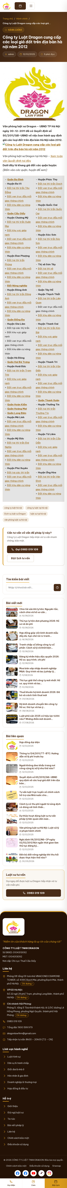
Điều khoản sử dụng (17, 1144)
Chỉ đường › (27, 984)
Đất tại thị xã (45, 268)
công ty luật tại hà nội (37, 508)
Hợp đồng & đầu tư (17, 1088)
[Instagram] (49, 1173)
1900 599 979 (25, 1027)
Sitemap (56, 1165)
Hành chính (22, 18)
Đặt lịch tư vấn (20, 558)
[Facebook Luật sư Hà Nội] (25, 1173)
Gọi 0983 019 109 (26, 549)
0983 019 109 (36, 893)
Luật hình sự (13, 1056)
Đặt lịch (56, 1185)
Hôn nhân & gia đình (17, 1075)
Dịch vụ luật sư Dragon (15, 513)
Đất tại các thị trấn (18, 472)
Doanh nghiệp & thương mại (21, 1082)
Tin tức (11, 1118)
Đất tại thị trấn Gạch (50, 183)
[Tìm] (57, 587)
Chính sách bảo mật (18, 1137)
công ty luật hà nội (13, 508)
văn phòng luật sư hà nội (15, 519)
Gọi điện (11, 1185)
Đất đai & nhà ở (15, 1069)
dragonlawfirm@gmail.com (21, 1033)
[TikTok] (41, 1173)
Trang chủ (8, 18)
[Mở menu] (31, 6)
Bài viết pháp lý (15, 1125)
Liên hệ (11, 1131)
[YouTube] (33, 1173)
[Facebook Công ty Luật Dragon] (17, 1173)
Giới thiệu (12, 1106)
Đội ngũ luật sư (15, 1112)
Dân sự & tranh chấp (18, 1063)
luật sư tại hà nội (38, 513)
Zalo (33, 1185)
